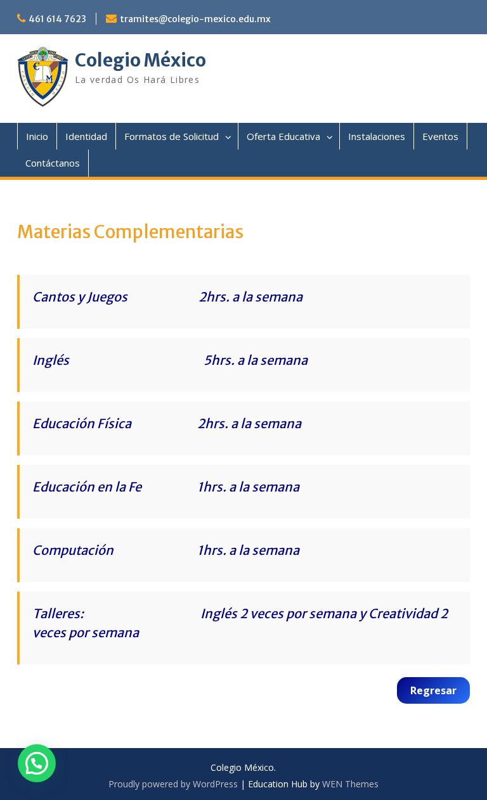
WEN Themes (350, 784)
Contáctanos (52, 162)
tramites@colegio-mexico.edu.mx (195, 19)
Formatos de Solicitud (171, 136)
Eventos (440, 136)
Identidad (86, 136)
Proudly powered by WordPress (173, 784)
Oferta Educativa (283, 136)
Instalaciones (376, 136)
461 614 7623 (57, 19)
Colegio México (140, 60)
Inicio (37, 136)
